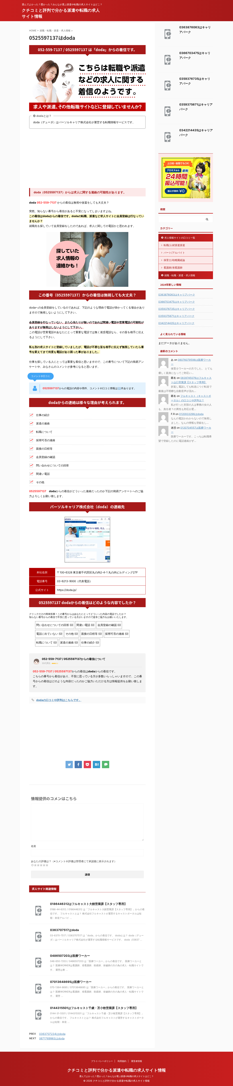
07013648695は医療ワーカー (71, 982)
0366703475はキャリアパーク (176, 301)
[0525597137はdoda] (96, 764)
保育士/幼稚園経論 (174, 260)
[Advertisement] (87, 158)
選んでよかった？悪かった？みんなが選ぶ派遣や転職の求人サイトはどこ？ (116, 1076)
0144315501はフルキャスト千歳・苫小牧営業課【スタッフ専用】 (94, 1008)
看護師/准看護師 (173, 267)
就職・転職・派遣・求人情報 (179, 275)
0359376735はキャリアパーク (176, 308)
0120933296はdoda (191, 413)
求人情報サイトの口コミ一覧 (179, 237)
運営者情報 (136, 1061)
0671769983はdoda (51, 1038)
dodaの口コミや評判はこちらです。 (58, 700)
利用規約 (122, 1061)
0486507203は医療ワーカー (70, 955)
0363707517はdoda (64, 930)
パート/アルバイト (174, 252)
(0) (119, 388)
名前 (33, 846)
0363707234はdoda (52, 1034)
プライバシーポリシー (102, 1061)
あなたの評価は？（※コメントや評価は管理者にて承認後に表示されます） (74, 861)
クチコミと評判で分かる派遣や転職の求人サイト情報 (116, 1070)
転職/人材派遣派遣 (174, 245)
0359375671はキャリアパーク (176, 315)
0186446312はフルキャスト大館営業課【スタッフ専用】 (88, 904)
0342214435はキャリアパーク (176, 323)
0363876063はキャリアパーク (176, 294)
